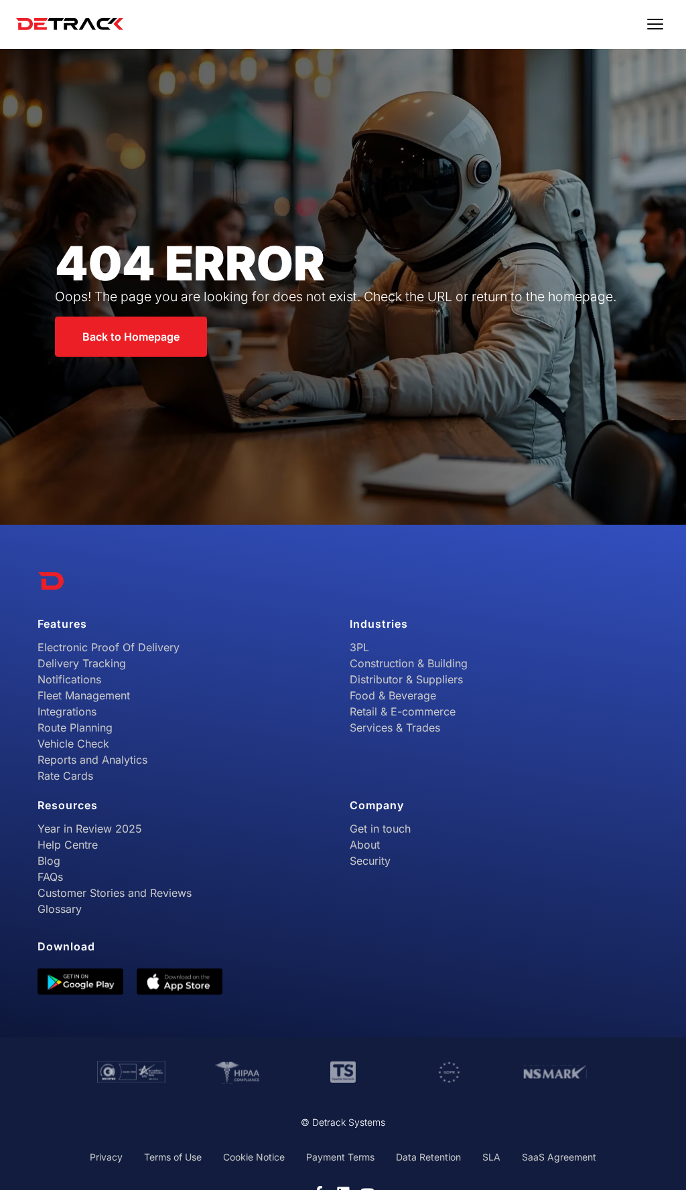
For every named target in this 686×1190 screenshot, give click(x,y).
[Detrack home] (69, 24)
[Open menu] (655, 24)
